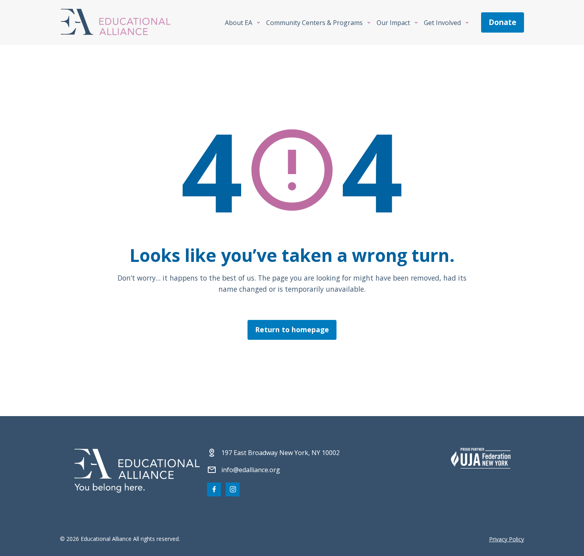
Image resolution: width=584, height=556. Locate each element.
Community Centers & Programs (314, 22)
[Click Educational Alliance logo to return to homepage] (115, 22)
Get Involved (442, 22)
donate (502, 22)
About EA (238, 22)
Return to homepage (292, 329)
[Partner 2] (481, 458)
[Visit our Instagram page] (233, 489)
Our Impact (393, 22)
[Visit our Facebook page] (214, 489)
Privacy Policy (506, 539)
